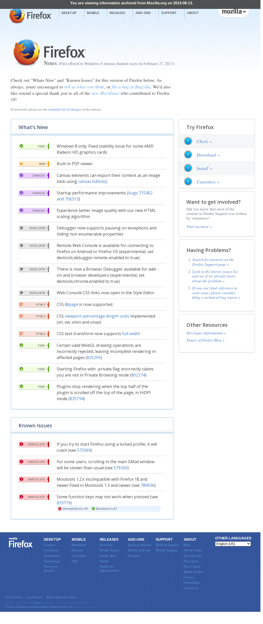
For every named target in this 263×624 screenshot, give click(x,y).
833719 (63, 503)
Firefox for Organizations (109, 568)
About (193, 12)
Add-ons (143, 12)
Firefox (21, 542)
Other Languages (233, 538)
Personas (134, 555)
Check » (204, 141)
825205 (94, 357)
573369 (84, 450)
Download (79, 544)
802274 (138, 375)
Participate (191, 561)
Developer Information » (206, 332)
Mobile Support (167, 550)
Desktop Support (167, 544)
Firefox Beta (108, 555)
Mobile (93, 12)
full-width (131, 333)
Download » (208, 155)
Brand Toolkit (193, 571)
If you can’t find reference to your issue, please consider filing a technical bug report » (216, 292)
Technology (52, 561)
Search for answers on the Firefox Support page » (213, 262)
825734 (76, 398)
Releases (117, 12)
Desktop (69, 12)
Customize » (208, 182)
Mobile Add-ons (139, 550)
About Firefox (193, 550)
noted (37, 602)
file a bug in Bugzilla (131, 87)
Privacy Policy (14, 597)
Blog (187, 544)
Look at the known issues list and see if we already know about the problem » (215, 276)
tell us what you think (84, 87)
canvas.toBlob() (92, 181)
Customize (51, 550)
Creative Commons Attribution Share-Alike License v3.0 (39, 607)
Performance (52, 555)
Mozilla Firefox (30, 15)
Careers (189, 577)
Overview (106, 544)
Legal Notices (35, 597)
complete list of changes (64, 109)
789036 (147, 485)
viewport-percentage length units (97, 316)
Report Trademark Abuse (61, 597)
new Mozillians (105, 93)
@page (71, 304)
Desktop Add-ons (140, 544)
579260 (120, 468)
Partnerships (192, 582)
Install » (204, 168)
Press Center (192, 566)
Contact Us (191, 588)
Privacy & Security (50, 568)
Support (169, 12)
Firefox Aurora (110, 550)
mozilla (233, 12)
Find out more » (199, 226)
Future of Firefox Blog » (205, 339)
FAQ (75, 561)
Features (49, 544)
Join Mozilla (192, 555)
